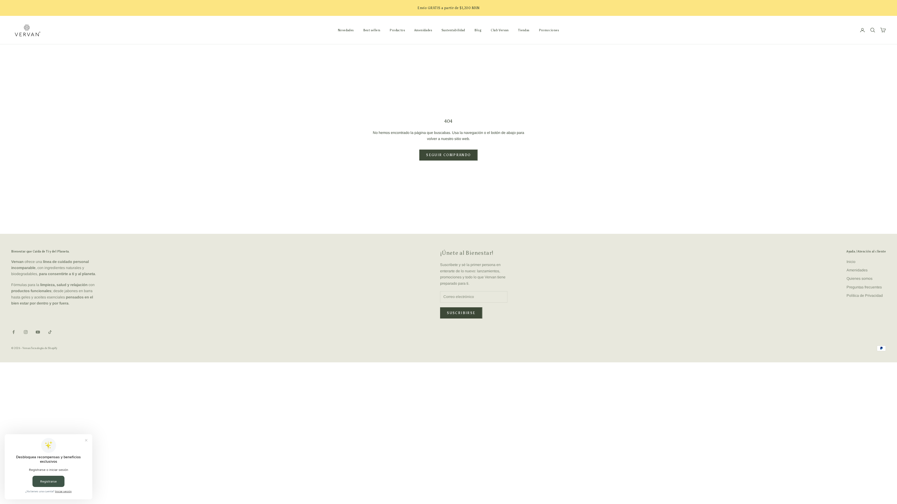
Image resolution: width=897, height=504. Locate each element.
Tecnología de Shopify (44, 348)
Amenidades (423, 30)
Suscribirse (461, 313)
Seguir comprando (448, 155)
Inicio (851, 262)
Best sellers (372, 30)
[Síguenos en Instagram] (25, 332)
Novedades (346, 30)
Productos (397, 30)
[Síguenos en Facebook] (13, 332)
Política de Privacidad (865, 296)
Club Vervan (500, 30)
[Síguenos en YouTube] (38, 332)
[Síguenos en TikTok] (50, 332)
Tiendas (524, 30)
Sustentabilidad (453, 30)
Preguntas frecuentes (864, 287)
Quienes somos (859, 278)
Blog (478, 30)
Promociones (549, 30)
